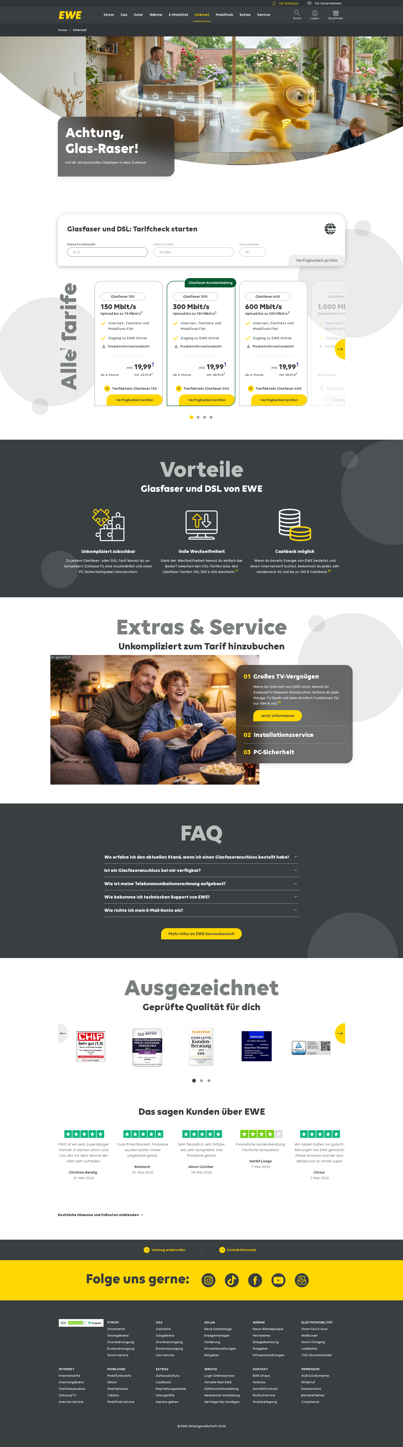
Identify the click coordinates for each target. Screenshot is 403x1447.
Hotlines (259, 1382)
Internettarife (69, 1375)
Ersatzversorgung (120, 1348)
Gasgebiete (165, 1335)
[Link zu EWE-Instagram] (208, 1280)
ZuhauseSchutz (168, 1375)
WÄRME (259, 1322)
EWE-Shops (261, 1375)
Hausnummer (249, 244)
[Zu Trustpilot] (83, 1138)
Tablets (113, 1395)
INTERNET (66, 1369)
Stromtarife (116, 1329)
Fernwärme (261, 1335)
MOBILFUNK (116, 1369)
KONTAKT (260, 1369)
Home (62, 30)
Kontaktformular (265, 1388)
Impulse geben (167, 1402)
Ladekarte (309, 1348)
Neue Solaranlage (218, 1329)
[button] (194, 1080)
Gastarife (163, 1329)
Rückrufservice (264, 1395)
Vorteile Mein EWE (218, 1382)
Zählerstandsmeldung (221, 1388)
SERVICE (210, 1369)
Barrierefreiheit (313, 1395)
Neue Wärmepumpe (268, 1329)
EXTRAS (162, 1369)
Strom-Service (118, 1355)
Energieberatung (266, 1342)
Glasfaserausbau (72, 1388)
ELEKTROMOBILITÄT (317, 1322)
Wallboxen (309, 1335)
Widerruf (308, 1382)
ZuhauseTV (67, 1395)
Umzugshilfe (165, 1395)
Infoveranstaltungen (220, 1348)
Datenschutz (311, 1388)
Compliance (310, 1402)
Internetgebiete (71, 1382)
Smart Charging (313, 1342)
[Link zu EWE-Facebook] (255, 1280)
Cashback (163, 1382)
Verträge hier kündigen (222, 1402)
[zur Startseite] (70, 15)
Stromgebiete (118, 1335)
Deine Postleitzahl (81, 244)
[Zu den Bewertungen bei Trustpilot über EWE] (81, 1325)
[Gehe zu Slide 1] (191, 417)
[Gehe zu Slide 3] (211, 417)
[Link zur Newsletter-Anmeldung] (302, 1280)
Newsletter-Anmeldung (222, 1395)
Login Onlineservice (219, 1375)
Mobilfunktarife (119, 1375)
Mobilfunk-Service (120, 1402)
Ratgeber (211, 1355)
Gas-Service (165, 1355)
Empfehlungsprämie (171, 1388)
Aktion (112, 1382)
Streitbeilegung (265, 1402)
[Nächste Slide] (340, 349)
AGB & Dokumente (315, 1375)
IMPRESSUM (310, 1369)
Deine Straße (163, 244)
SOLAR (209, 1322)
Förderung (212, 1342)
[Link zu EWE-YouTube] (278, 1280)
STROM (113, 1322)
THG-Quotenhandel (316, 1355)
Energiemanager (217, 1335)
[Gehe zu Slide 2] (204, 417)
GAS (159, 1322)
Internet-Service (71, 1402)
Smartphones (117, 1388)
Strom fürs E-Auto (314, 1329)
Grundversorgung (120, 1342)
